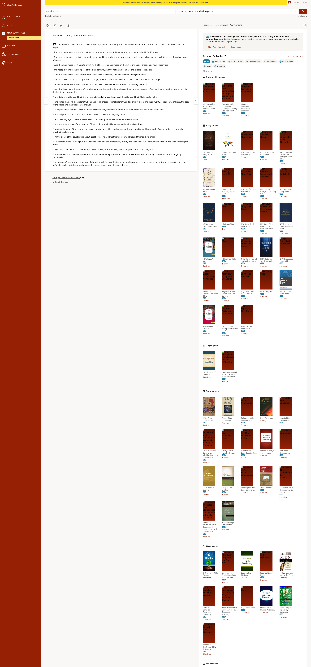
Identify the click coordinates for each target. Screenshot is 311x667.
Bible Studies (212, 663)
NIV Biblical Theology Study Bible (228, 191)
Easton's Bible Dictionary (246, 574)
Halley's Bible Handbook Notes (228, 452)
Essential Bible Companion (285, 419)
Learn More (236, 47)
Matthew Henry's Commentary (267, 452)
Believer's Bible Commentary (247, 419)
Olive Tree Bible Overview (209, 489)
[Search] (303, 11)
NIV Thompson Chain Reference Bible (286, 226)
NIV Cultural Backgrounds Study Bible (268, 191)
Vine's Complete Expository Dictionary (286, 610)
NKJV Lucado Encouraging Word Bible (210, 293)
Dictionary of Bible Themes (210, 574)
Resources (207, 25)
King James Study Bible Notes (267, 153)
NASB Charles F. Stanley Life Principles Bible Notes (286, 155)
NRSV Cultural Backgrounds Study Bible (230, 328)
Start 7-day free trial (216, 47)
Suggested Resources (216, 77)
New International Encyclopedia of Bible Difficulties (229, 374)
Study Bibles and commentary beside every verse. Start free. (166, 2)
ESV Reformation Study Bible (248, 153)
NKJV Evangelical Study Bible (286, 260)
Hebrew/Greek (222, 25)
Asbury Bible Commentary (227, 419)
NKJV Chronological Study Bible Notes (249, 260)
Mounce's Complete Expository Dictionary (245, 107)
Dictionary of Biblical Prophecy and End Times (229, 575)
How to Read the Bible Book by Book (248, 452)
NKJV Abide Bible (229, 259)
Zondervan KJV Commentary (228, 524)
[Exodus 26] (46, 101)
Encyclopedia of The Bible (209, 373)
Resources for (214, 56)
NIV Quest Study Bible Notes (248, 225)
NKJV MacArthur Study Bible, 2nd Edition (228, 293)
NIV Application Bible (209, 190)
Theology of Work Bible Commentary (248, 489)
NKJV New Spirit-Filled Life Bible (248, 292)
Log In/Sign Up (299, 2)
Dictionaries (212, 546)
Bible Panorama (266, 418)
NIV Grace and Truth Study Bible (210, 225)
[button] (297, 2)
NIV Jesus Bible (228, 224)
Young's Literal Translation (65, 177)
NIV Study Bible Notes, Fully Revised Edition (209, 106)
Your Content (236, 25)
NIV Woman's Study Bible (208, 260)
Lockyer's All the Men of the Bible (286, 574)
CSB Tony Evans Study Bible (209, 153)
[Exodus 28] (196, 101)
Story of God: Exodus (227, 489)
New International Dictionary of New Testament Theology (229, 611)
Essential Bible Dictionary (266, 574)
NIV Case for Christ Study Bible (249, 190)
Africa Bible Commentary (208, 419)
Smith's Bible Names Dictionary (267, 609)
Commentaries (213, 391)
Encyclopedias (212, 345)
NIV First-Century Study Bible (287, 190)
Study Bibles (212, 125)
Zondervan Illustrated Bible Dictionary (209, 647)
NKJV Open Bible (248, 608)
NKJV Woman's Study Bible (209, 327)
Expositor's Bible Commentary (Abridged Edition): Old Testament (229, 107)
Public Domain (62, 182)
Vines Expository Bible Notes (247, 327)
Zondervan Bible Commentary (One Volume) (287, 490)
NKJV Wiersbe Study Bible (285, 292)
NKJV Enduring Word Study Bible (267, 260)
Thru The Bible (266, 488)
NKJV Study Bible (267, 291)
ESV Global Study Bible (229, 153)
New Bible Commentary (285, 452)
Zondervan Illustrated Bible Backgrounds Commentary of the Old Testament (210, 527)
